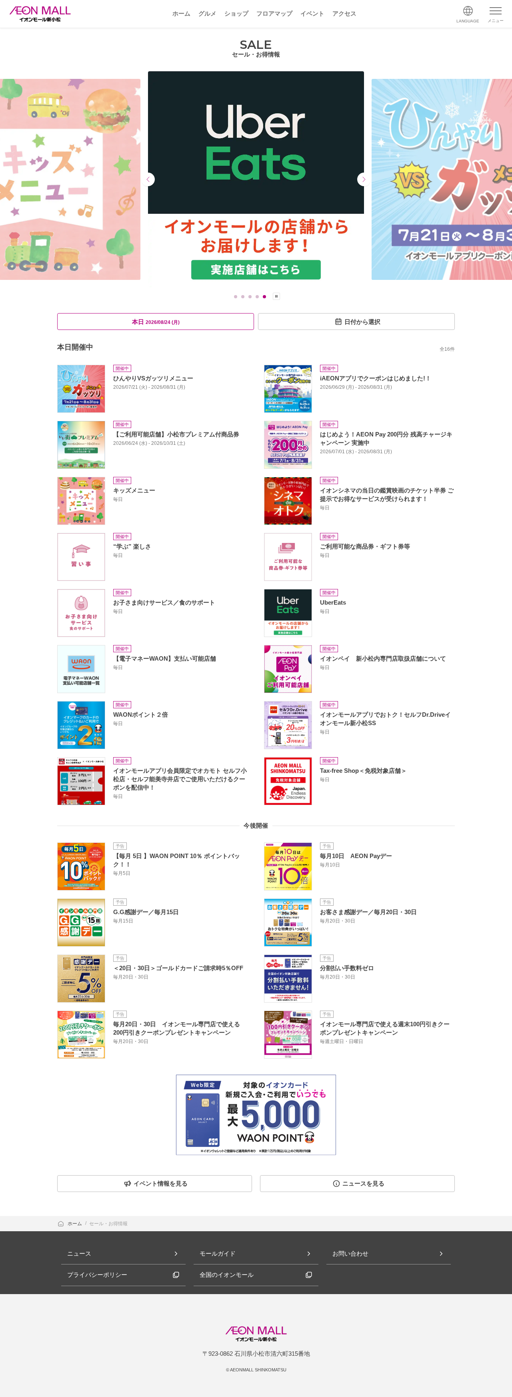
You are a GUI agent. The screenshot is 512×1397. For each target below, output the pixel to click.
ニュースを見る (363, 1183)
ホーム (75, 1223)
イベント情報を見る (161, 1183)
